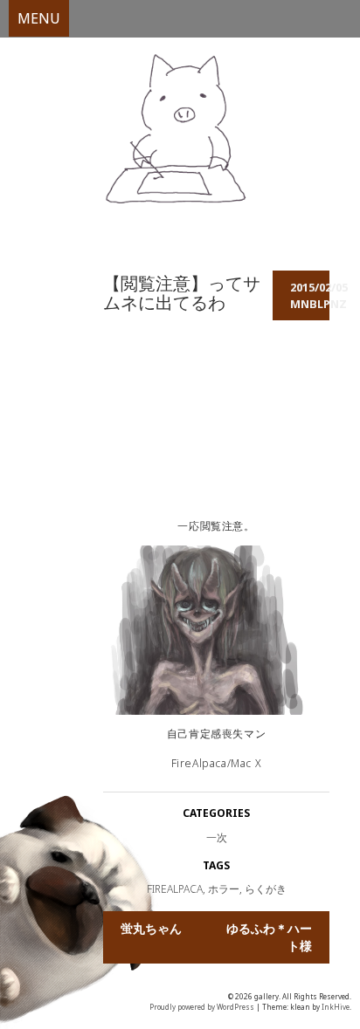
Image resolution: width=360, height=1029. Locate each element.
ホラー (223, 889)
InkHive (336, 1007)
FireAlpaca (175, 889)
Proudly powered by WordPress (201, 1007)
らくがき (266, 889)
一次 (216, 837)
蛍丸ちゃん (151, 928)
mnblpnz (318, 304)
